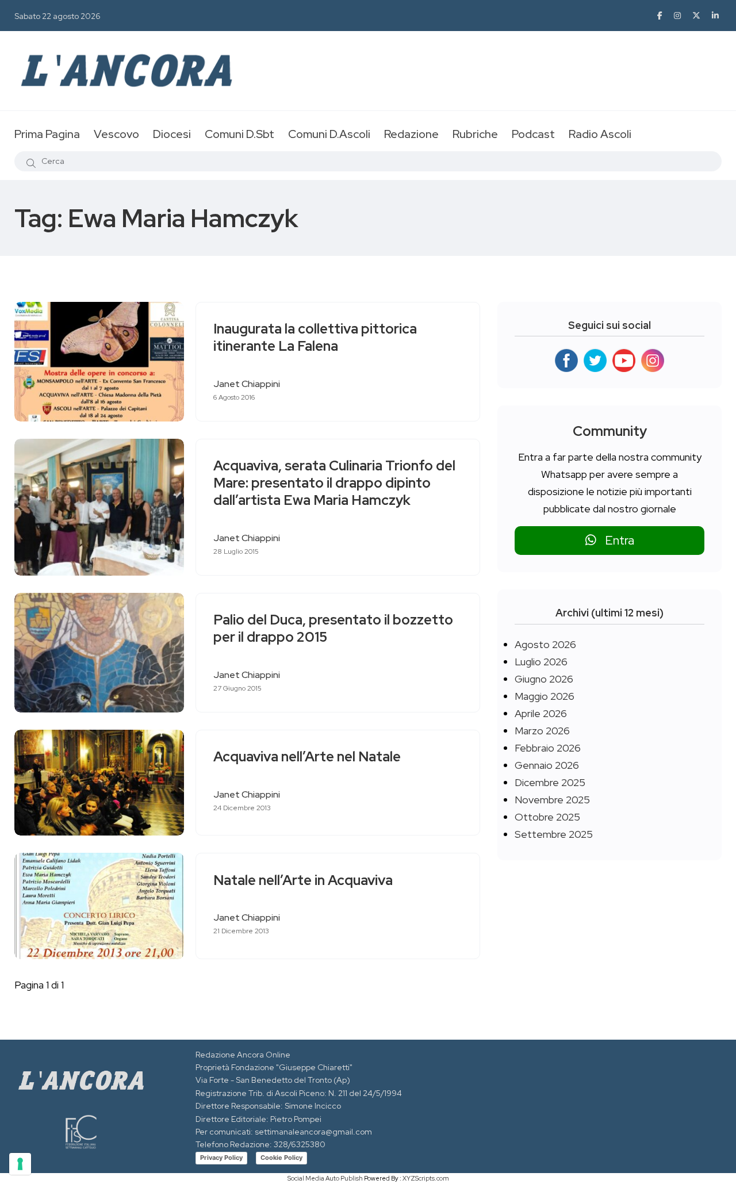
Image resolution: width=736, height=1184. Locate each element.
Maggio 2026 (544, 696)
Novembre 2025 (552, 799)
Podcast (533, 134)
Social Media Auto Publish (325, 1178)
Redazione (411, 134)
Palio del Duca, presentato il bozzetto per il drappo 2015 (333, 628)
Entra (615, 540)
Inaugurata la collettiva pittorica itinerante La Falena (315, 337)
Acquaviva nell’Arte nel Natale (307, 757)
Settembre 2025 (554, 834)
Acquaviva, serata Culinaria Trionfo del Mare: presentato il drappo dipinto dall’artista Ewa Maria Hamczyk (334, 483)
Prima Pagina (47, 134)
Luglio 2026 (541, 661)
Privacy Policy (221, 1158)
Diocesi (172, 134)
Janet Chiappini (246, 384)
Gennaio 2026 (547, 765)
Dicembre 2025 (550, 782)
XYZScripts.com (425, 1178)
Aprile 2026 (541, 713)
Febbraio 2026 (548, 747)
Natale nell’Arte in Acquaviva (303, 880)
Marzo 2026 (542, 730)
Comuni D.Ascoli (329, 134)
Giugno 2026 (544, 678)
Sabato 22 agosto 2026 (57, 16)
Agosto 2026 (545, 644)
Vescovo (116, 134)
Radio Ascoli (600, 134)
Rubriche (475, 134)
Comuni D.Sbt (239, 134)
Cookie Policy (281, 1158)
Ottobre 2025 (547, 816)
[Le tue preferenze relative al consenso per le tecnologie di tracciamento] (20, 1164)
